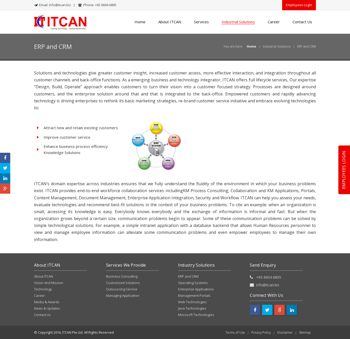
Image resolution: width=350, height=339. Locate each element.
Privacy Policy (261, 332)
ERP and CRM (306, 46)
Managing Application (122, 295)
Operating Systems (193, 282)
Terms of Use (235, 332)
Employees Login (299, 5)
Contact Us (302, 21)
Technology (43, 289)
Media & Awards (46, 302)
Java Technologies (192, 308)
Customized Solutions (123, 282)
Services (201, 21)
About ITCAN (169, 21)
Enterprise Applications (196, 289)
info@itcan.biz (60, 5)
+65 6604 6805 (105, 5)
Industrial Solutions (238, 21)
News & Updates (47, 308)
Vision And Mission (48, 282)
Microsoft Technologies (196, 314)
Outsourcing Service (121, 289)
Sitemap (305, 332)
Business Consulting (122, 276)
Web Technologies (192, 302)
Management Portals (194, 295)
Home (140, 21)
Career (274, 21)
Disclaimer (285, 332)
